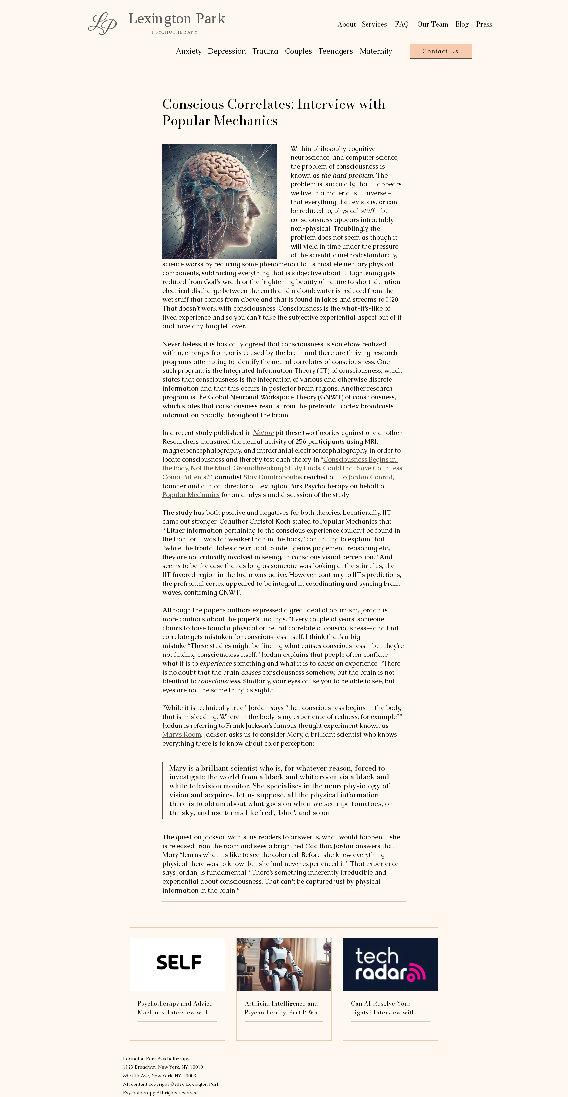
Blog (462, 24)
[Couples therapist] (390, 964)
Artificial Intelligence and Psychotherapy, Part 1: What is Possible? (284, 1008)
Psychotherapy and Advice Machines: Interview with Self (175, 1008)
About (346, 24)
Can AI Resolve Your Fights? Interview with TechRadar (383, 1008)
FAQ (402, 24)
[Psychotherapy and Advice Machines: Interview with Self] (177, 964)
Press (484, 24)
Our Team (432, 24)
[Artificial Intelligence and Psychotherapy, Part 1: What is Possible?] (284, 964)
